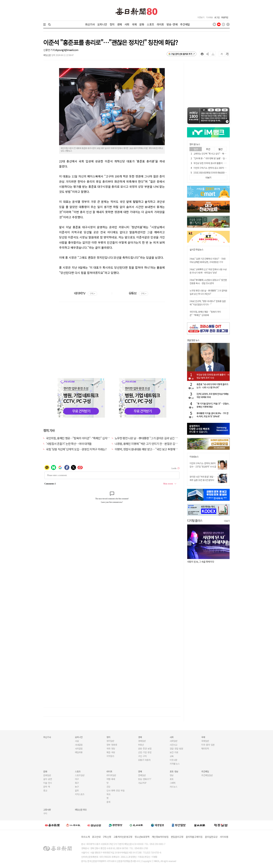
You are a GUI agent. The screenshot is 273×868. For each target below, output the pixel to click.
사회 (126, 24)
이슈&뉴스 (194, 456)
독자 (108, 794)
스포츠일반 (79, 775)
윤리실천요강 (211, 836)
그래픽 (172, 783)
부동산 (141, 745)
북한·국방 (110, 752)
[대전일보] (157, 825)
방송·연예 (172, 24)
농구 (77, 787)
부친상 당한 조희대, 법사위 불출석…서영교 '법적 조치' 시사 (219, 163)
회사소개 (85, 836)
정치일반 (110, 741)
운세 (108, 802)
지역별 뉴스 (175, 764)
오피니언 (102, 24)
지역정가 (110, 756)
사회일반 (173, 741)
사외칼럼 (78, 748)
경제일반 (142, 741)
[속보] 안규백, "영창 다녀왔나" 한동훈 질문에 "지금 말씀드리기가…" (208, 303)
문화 (141, 24)
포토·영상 (174, 771)
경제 (119, 24)
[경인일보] (115, 825)
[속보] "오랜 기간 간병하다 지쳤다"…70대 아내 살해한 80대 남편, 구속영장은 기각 (207, 260)
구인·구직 (142, 756)
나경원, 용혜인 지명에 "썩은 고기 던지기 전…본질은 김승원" (148, 444)
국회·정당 (110, 748)
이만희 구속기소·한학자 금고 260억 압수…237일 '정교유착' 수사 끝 (222, 167)
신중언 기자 (49, 50)
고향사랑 (47, 809)
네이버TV (84, 293)
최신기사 (90, 24)
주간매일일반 (207, 775)
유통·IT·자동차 (144, 760)
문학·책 (46, 787)
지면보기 (200, 17)
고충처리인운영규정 (122, 836)
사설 (77, 741)
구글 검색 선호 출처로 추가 (181, 53)
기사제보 (209, 17)
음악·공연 (47, 779)
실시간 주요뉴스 (196, 249)
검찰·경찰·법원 (176, 748)
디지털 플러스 (194, 520)
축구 (77, 783)
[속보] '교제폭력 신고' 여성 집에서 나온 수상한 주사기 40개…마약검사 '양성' (208, 271)
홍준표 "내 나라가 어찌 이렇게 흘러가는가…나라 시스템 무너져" (212, 386)
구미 (45, 813)
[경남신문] (94, 825)
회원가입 (224, 17)
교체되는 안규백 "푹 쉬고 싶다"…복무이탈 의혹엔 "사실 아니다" (221, 153)
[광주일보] (136, 825)
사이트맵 (224, 836)
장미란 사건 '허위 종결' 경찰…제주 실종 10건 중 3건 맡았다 (202, 478)
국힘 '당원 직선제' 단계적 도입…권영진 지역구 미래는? (76, 449)
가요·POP (142, 783)
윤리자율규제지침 (194, 836)
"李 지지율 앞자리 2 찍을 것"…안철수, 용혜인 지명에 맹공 (213, 405)
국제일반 (205, 741)
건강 (108, 787)
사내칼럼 (78, 745)
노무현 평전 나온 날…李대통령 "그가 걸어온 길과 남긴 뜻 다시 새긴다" (153, 438)
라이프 (160, 24)
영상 (171, 775)
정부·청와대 (111, 745)
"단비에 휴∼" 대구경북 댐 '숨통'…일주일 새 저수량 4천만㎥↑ (220, 158)
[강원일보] (73, 825)
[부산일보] (178, 825)
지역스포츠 (79, 794)
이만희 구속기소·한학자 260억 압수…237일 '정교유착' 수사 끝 (203, 465)
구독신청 (107, 836)
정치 (112, 24)
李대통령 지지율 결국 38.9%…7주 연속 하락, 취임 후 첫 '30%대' (212, 415)
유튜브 (137, 293)
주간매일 (185, 24)
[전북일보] (199, 825)
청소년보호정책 (142, 836)
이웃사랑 (173, 760)
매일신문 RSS (81, 809)
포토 (171, 779)
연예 (140, 771)
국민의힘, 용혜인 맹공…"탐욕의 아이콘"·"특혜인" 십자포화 (79, 438)
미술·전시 (47, 783)
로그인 (217, 17)
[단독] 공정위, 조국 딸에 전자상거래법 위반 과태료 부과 (212, 395)
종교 (45, 790)
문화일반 (47, 775)
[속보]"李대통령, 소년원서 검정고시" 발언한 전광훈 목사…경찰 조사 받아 (208, 281)
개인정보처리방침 (160, 836)
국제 (134, 24)
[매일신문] (52, 825)
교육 (171, 756)
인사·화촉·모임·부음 (115, 790)
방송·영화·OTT (144, 779)
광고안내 (96, 836)
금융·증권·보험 (144, 748)
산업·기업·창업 (144, 752)
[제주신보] (220, 825)
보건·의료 (174, 752)
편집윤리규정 (177, 836)
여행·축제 (110, 779)
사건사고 (173, 745)
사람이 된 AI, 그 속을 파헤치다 (200, 561)
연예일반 (142, 775)
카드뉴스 (173, 787)
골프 (77, 790)
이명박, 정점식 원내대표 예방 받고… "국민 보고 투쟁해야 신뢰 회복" (152, 449)
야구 (77, 779)
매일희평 (78, 752)
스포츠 (150, 24)
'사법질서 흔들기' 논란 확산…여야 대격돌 (69, 444)
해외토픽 (205, 748)
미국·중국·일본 (208, 745)
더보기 (227, 520)
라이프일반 (111, 775)
